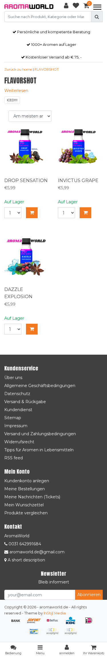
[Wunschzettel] (76, 6)
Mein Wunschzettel (24, 504)
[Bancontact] (36, 634)
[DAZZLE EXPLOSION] (26, 261)
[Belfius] (54, 623)
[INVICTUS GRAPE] (80, 152)
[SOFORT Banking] (36, 623)
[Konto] (66, 6)
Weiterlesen (16, 90)
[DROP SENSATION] (26, 152)
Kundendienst (18, 409)
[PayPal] (71, 634)
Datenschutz (17, 393)
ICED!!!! (12, 100)
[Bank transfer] (18, 623)
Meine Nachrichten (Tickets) (32, 496)
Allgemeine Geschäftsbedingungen (39, 385)
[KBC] (72, 623)
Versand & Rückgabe (25, 401)
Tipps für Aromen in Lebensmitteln (39, 449)
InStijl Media (55, 613)
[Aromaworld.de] (29, 6)
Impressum (15, 425)
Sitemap (12, 417)
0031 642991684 (24, 543)
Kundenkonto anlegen (26, 480)
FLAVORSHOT (47, 69)
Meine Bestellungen (24, 488)
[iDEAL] (90, 623)
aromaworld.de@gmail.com (36, 551)
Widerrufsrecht (19, 441)
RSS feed (13, 457)
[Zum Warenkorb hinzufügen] (32, 212)
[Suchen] (97, 16)
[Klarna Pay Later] (54, 634)
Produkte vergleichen (26, 513)
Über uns (13, 377)
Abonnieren (88, 594)
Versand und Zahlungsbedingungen (40, 433)
